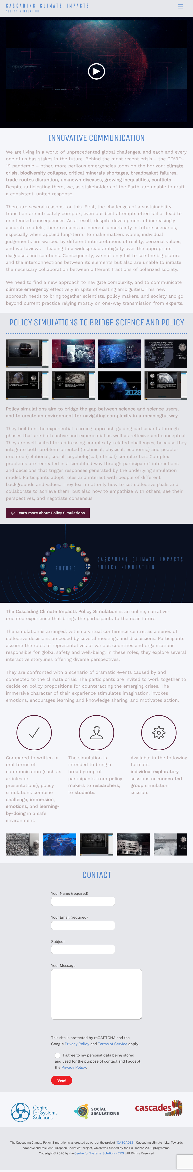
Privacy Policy (77, 1044)
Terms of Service (112, 1044)
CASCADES (125, 1142)
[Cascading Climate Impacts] (47, 10)
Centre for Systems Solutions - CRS (99, 1153)
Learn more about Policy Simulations (50, 513)
